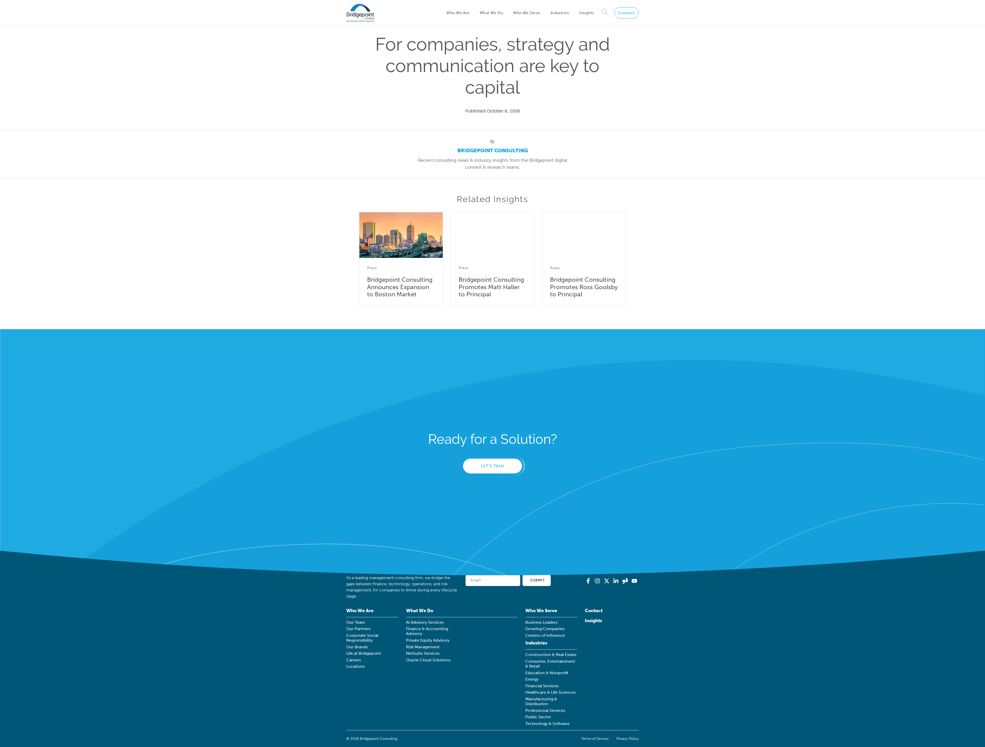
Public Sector (538, 716)
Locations (355, 666)
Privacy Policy (627, 738)
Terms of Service (595, 738)
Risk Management (423, 646)
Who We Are (457, 13)
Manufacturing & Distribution (541, 701)
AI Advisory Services (425, 622)
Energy (531, 679)
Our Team (355, 622)
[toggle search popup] (605, 13)
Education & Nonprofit (546, 672)
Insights (586, 13)
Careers (353, 660)
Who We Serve (526, 13)
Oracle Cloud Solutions (428, 660)
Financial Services (542, 685)
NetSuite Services (422, 653)
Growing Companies (545, 628)
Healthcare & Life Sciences (550, 692)
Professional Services (545, 710)
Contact (626, 13)
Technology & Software (547, 723)
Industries (559, 13)
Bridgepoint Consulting (492, 150)
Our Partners (358, 628)
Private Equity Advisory (427, 640)
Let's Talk (492, 465)
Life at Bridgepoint (363, 653)
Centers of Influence (545, 635)
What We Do (491, 13)
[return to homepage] (360, 13)
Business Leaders (541, 622)
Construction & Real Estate (550, 654)
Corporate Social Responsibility (362, 638)
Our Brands (357, 646)
